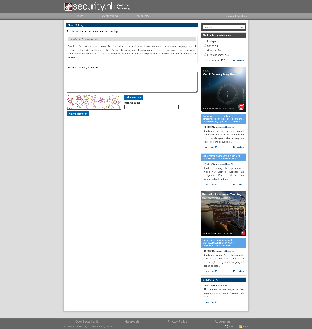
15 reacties (238, 271)
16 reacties (238, 60)
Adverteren (222, 321)
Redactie (223, 285)
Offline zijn (212, 46)
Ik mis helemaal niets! (218, 55)
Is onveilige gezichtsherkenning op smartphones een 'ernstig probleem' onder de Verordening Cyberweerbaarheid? (223, 119)
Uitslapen (212, 41)
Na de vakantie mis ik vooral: (218, 35)
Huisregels (132, 321)
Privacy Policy (177, 321)
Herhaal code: (132, 102)
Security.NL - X (210, 280)
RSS (245, 326)
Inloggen (230, 16)
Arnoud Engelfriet (226, 127)
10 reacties (238, 147)
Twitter (232, 326)
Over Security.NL (87, 321)
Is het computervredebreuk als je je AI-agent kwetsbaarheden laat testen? (221, 157)
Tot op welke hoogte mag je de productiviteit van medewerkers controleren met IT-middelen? (218, 243)
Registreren (242, 16)
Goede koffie (214, 50)
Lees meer (209, 147)
